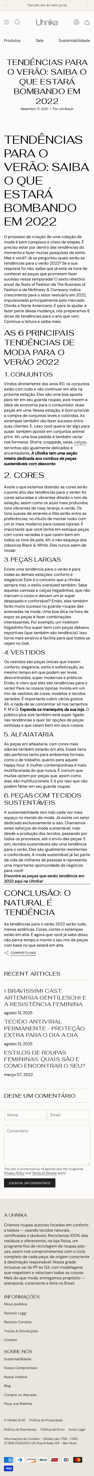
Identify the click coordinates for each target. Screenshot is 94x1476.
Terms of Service (44, 1173)
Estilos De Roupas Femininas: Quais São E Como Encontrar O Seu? (44, 1059)
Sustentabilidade (17, 1359)
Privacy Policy (14, 1173)
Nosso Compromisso (20, 1368)
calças (80, 442)
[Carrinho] (87, 22)
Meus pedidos (15, 1304)
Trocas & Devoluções (21, 1331)
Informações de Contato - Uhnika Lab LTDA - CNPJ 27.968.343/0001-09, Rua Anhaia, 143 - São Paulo (41, 1441)
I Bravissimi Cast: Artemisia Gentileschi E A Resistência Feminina (45, 997)
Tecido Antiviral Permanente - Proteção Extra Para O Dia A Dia (44, 1028)
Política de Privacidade (46, 1420)
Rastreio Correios (18, 1322)
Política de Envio (53, 1429)
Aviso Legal (77, 1429)
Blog (7, 1385)
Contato (10, 1340)
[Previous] (6, 5)
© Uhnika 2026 (14, 1420)
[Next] (87, 5)
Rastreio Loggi (15, 1313)
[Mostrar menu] (7, 22)
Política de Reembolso (20, 1429)
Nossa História (15, 1377)
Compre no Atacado (20, 1395)
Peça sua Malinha (18, 1403)
